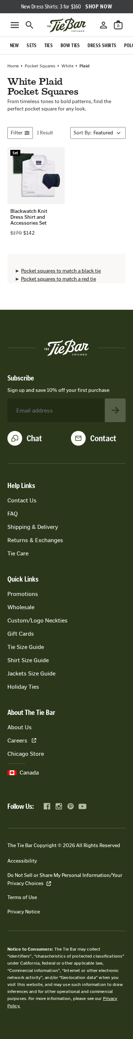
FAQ (12, 513)
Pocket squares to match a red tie (58, 279)
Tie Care (17, 553)
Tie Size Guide (25, 646)
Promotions (22, 593)
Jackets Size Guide (31, 673)
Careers (17, 740)
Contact (103, 438)
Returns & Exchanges (35, 540)
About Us (19, 727)
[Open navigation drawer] (14, 25)
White (67, 66)
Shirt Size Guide (28, 660)
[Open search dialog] (29, 25)
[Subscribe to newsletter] (115, 410)
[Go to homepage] (66, 25)
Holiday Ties (23, 686)
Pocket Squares (40, 66)
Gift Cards (20, 633)
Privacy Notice (23, 912)
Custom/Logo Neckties (37, 620)
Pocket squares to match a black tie (61, 271)
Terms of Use (22, 897)
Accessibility (22, 861)
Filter (17, 133)
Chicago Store (25, 753)
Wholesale (20, 607)
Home (13, 66)
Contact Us (22, 500)
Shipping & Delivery (32, 526)
